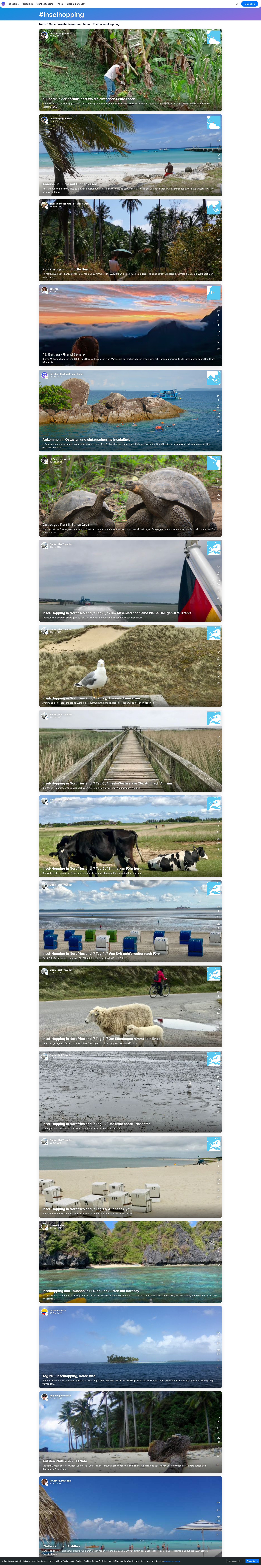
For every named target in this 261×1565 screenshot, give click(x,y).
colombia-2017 (58, 1310)
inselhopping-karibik (61, 33)
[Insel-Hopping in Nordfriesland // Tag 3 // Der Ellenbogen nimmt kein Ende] (130, 1006)
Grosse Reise (57, 1225)
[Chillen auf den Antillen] (130, 1517)
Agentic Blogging (44, 3)
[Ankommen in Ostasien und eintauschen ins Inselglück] (130, 410)
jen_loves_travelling (60, 1480)
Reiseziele (13, 3)
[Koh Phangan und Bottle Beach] (130, 240)
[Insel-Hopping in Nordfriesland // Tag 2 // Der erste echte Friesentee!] (130, 1092)
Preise (60, 3)
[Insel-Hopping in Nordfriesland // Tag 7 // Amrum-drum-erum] (130, 666)
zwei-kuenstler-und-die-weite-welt (69, 203)
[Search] (237, 4)
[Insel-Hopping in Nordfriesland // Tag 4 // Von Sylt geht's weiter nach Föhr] (130, 921)
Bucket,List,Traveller (61, 544)
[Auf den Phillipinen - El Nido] (130, 1432)
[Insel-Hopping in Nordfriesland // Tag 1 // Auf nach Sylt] (130, 1177)
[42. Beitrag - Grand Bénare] (130, 325)
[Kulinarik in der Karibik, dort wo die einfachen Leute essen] (130, 70)
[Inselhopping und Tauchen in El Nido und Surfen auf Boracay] (130, 1262)
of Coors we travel (60, 459)
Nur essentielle (234, 1561)
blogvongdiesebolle (60, 1395)
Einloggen (250, 3)
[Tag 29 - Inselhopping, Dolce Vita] (130, 1347)
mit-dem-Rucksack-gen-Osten (66, 374)
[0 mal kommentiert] (218, 63)
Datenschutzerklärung (172, 1561)
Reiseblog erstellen (75, 3)
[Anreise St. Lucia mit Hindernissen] (130, 155)
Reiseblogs (27, 3)
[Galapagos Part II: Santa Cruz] (130, 496)
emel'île (54, 288)
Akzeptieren (252, 1561)
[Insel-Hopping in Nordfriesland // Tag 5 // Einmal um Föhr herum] (130, 836)
